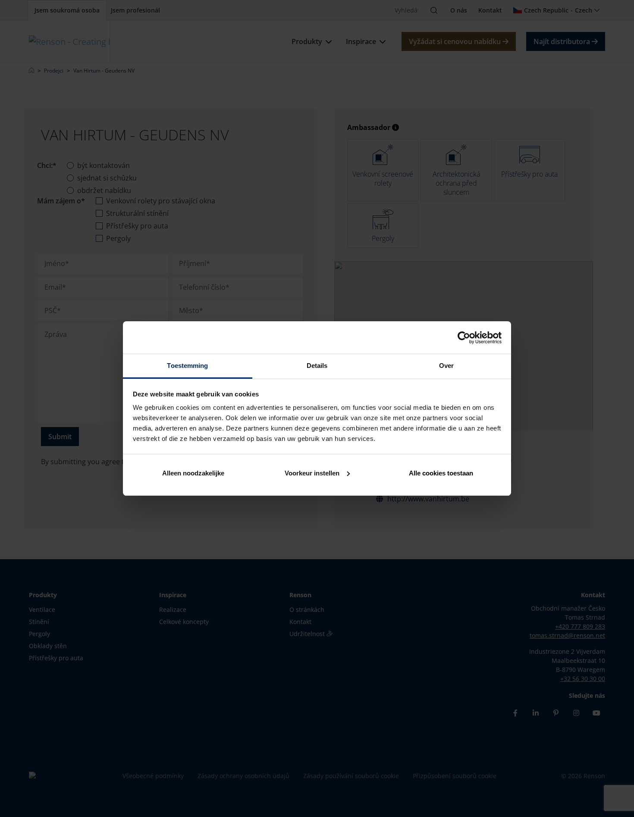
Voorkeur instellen (312, 473)
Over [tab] (446, 365)
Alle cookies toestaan (441, 473)
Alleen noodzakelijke (193, 473)
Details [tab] (317, 365)
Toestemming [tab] (187, 365)
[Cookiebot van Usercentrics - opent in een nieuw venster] (464, 337)
